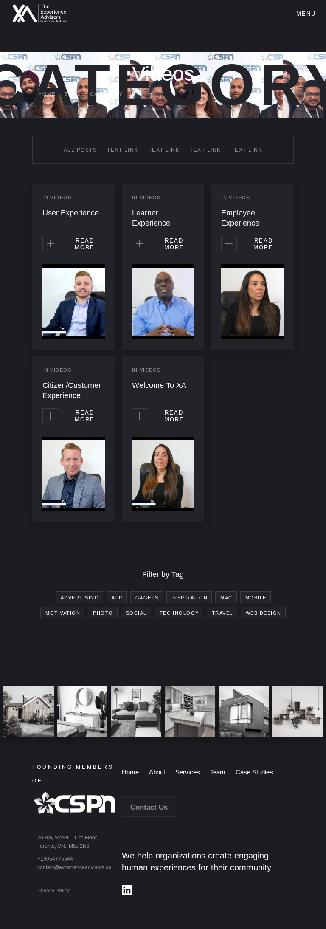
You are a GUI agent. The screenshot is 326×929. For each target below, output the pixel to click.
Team (217, 772)
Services (187, 772)
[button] (306, 13)
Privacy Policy (53, 891)
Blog (73, 93)
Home (47, 93)
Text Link (122, 150)
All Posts (80, 150)
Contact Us (149, 807)
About (157, 772)
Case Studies (254, 772)
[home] (39, 13)
